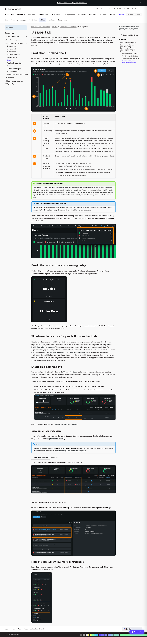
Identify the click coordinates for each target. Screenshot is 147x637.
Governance (9, 78)
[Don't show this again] (141, 2)
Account (103, 14)
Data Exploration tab (14, 63)
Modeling (14, 20)
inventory (56, 439)
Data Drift (91, 40)
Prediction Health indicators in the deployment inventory (68, 352)
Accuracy (101, 40)
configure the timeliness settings (65, 424)
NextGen (31, 14)
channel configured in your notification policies (71, 451)
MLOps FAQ (9, 84)
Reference (93, 14)
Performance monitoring (13, 43)
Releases (82, 14)
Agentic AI (21, 14)
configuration (71, 192)
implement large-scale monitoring (69, 207)
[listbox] (132, 629)
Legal (6, 629)
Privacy (13, 629)
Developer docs (69, 14)
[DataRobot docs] (12, 9)
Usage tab (10, 60)
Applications (43, 14)
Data (6, 20)
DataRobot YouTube (123, 9)
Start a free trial (101, 9)
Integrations (62, 20)
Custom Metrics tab (14, 66)
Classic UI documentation (40, 27)
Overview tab (11, 46)
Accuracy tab (11, 49)
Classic (121, 14)
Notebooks (52, 20)
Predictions (33, 20)
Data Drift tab (11, 52)
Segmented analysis (14, 69)
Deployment (9, 33)
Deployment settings (12, 36)
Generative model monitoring (17, 74)
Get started (9, 14)
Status (26, 629)
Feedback (112, 9)
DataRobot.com (137, 9)
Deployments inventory (40, 457)
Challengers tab (12, 57)
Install (112, 14)
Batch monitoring (13, 71)
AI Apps (23, 20)
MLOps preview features (14, 81)
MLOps (42, 20)
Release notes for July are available (71, 3)
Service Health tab (13, 55)
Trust (19, 629)
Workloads (56, 14)
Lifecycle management (13, 40)
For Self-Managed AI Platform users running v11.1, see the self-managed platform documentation (129, 28)
